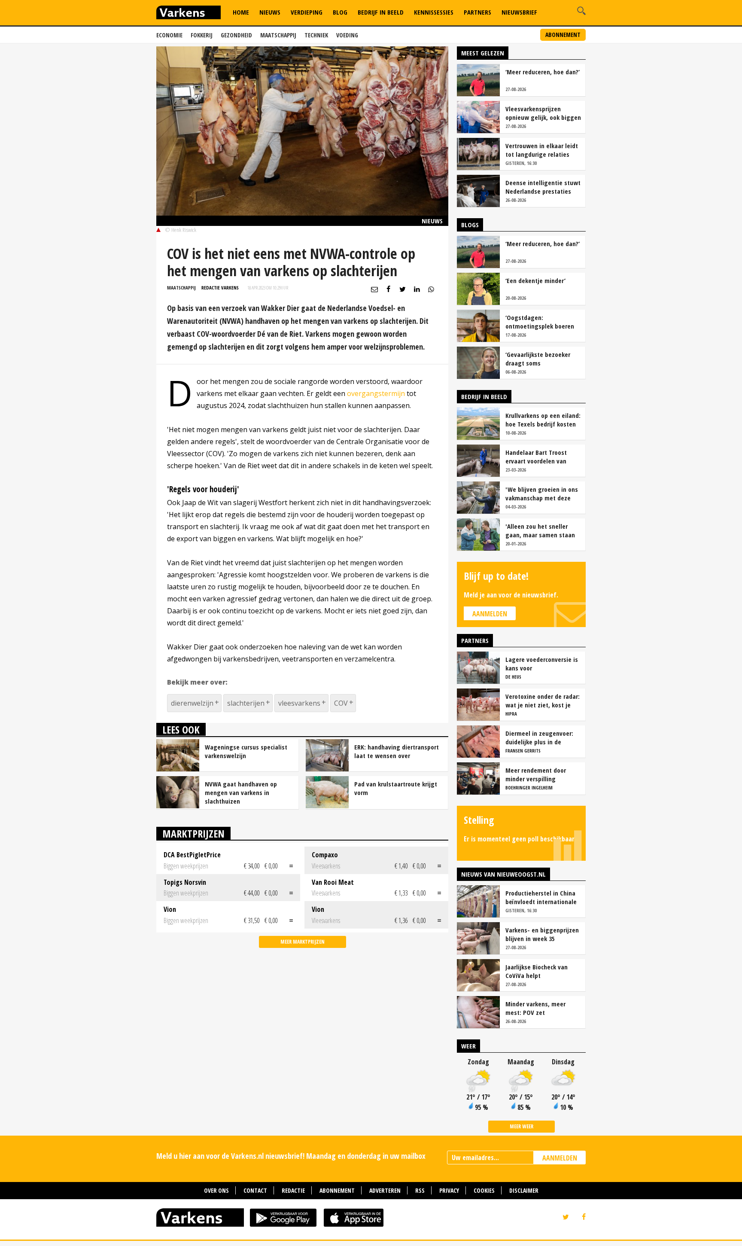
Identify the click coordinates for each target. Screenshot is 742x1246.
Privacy (449, 1190)
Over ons (216, 1190)
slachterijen (246, 703)
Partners (477, 12)
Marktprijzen (193, 833)
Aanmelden (489, 613)
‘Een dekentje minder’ (535, 280)
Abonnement (563, 34)
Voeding (347, 35)
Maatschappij (278, 35)
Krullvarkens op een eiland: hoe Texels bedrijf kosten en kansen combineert (543, 419)
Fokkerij (202, 35)
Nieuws (269, 12)
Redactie (293, 1190)
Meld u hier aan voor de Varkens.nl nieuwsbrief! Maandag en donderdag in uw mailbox (291, 1156)
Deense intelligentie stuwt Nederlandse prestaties (543, 186)
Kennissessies (433, 12)
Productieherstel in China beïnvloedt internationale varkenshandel (541, 897)
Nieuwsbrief (519, 12)
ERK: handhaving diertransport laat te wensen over (396, 751)
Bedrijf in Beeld (381, 12)
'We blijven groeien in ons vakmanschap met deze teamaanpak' (541, 493)
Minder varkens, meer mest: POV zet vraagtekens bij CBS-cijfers (542, 1008)
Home (241, 12)
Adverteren (385, 1190)
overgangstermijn (376, 393)
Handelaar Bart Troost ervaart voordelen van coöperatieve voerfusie (537, 456)
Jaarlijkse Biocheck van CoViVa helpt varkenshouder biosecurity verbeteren (541, 971)
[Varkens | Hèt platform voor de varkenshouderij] (188, 13)
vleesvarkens (299, 703)
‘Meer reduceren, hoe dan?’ (542, 71)
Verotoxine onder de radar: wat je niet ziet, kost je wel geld (542, 700)
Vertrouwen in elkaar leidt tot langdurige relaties (541, 149)
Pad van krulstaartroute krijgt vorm (395, 788)
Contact (255, 1190)
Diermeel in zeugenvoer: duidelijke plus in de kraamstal (539, 737)
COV (341, 703)
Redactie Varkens (220, 287)
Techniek (316, 35)
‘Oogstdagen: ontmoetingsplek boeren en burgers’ (539, 321)
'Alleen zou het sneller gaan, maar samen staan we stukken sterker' (540, 530)
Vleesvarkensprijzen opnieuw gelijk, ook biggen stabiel (543, 113)
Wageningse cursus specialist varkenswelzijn (246, 751)
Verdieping (306, 12)
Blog (340, 12)
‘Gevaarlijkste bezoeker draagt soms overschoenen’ (537, 358)
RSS (420, 1190)
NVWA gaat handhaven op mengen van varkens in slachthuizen (241, 792)
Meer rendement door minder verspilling (535, 774)
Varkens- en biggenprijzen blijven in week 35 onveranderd (542, 934)
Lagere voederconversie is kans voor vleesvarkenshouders (541, 663)
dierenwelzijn (192, 703)
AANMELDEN (559, 1158)
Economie (169, 35)
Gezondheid (236, 35)
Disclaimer (523, 1190)
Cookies (484, 1190)
